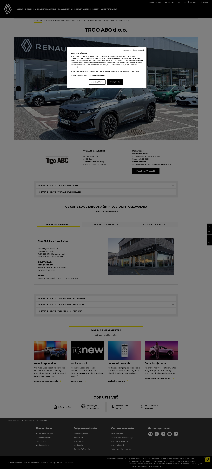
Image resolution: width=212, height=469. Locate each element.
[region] (107, 67)
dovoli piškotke (115, 82)
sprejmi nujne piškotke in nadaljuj (133, 50)
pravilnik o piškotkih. (98, 75)
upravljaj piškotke (97, 82)
